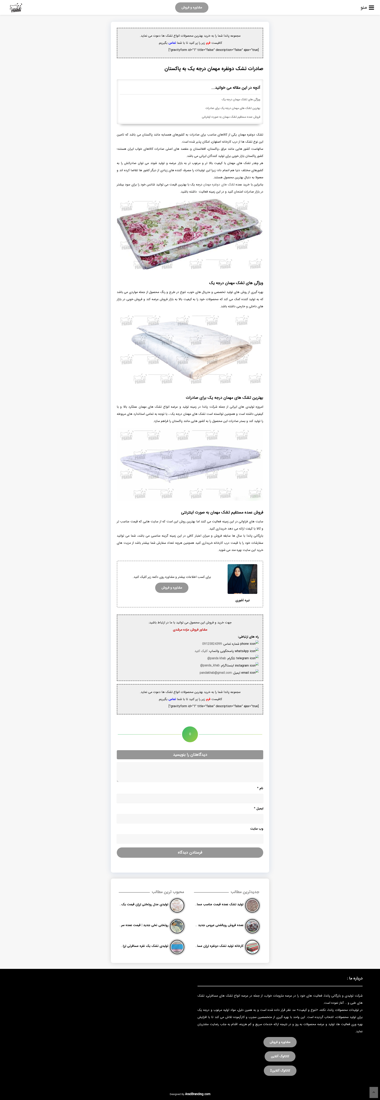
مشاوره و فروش (191, 7)
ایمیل (258, 808)
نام (260, 788)
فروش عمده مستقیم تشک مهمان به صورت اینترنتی (231, 117)
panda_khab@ (210, 665)
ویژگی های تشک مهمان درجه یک (241, 99)
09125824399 (212, 643)
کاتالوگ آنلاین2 (280, 1070)
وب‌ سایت (256, 828)
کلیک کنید (201, 651)
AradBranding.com (197, 1094)
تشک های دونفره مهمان (219, 184)
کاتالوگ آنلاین (280, 1056)
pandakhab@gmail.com (216, 672)
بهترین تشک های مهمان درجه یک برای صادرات (232, 108)
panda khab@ (216, 658)
